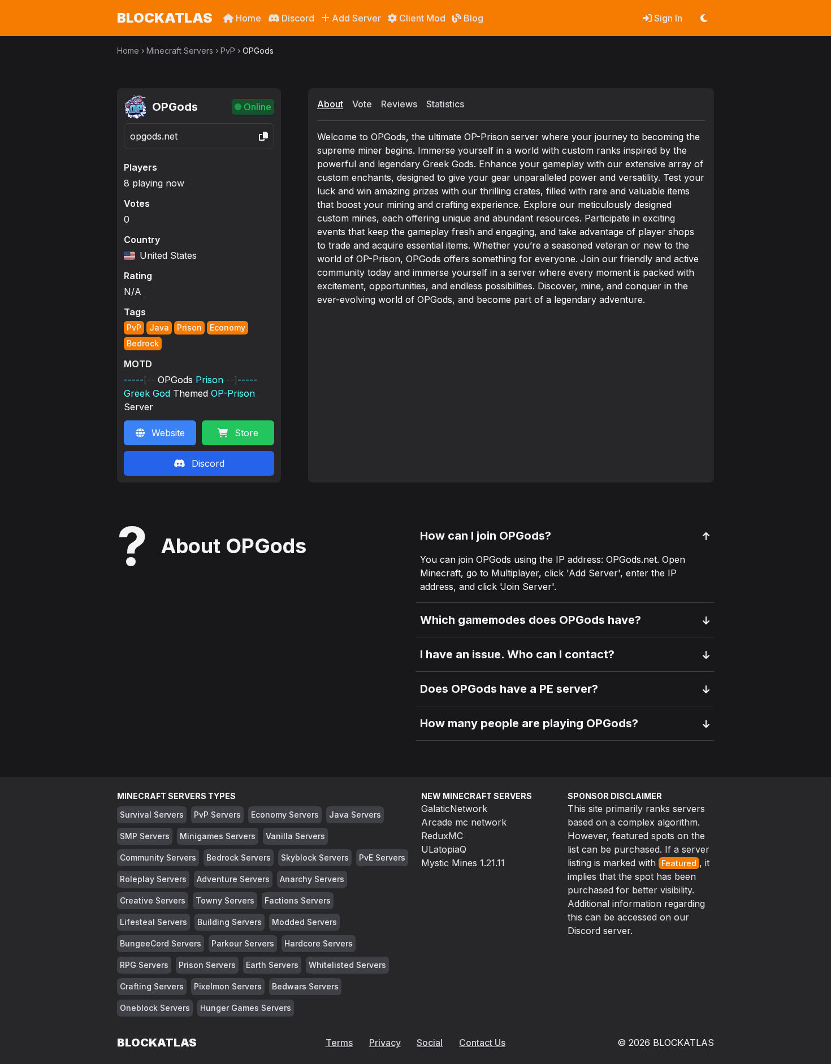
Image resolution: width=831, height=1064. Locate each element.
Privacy (385, 1042)
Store (246, 432)
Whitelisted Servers (347, 965)
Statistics (445, 104)
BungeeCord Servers (160, 943)
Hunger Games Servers (245, 1008)
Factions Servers (298, 900)
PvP (227, 50)
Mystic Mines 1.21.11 (463, 862)
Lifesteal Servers (153, 922)
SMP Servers (145, 836)
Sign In (667, 18)
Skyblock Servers (315, 857)
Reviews (399, 104)
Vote (362, 104)
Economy (227, 327)
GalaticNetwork (454, 808)
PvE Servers (382, 857)
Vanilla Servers (295, 836)
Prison (189, 327)
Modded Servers (304, 922)
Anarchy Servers (312, 879)
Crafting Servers (152, 986)
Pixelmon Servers (228, 986)
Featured (678, 863)
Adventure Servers (233, 879)
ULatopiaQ (443, 849)
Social (430, 1042)
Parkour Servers (242, 943)
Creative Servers (152, 900)
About (330, 104)
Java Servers (355, 814)
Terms (339, 1042)
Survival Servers (152, 814)
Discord (296, 18)
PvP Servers (217, 814)
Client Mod (421, 18)
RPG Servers (144, 965)
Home (247, 18)
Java (159, 327)
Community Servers (158, 857)
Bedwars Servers (305, 986)
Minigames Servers (218, 836)
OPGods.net (154, 136)
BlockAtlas (164, 18)
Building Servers (229, 922)
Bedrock (143, 343)
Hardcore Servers (318, 943)
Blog (472, 18)
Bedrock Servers (238, 857)
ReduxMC (442, 835)
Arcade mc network (464, 822)
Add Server (355, 18)
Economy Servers (285, 814)
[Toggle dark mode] (704, 18)
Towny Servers (225, 900)
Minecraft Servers (179, 50)
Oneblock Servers (155, 1008)
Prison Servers (207, 965)
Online (257, 106)
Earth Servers (272, 965)
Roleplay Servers (153, 879)
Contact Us (482, 1042)
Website (168, 432)
